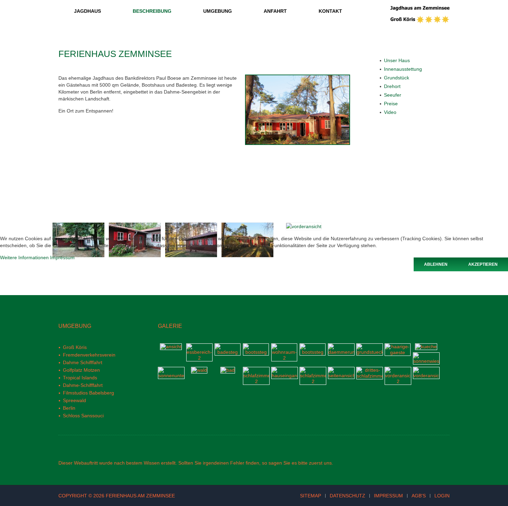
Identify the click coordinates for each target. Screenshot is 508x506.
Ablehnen (436, 264)
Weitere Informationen (24, 257)
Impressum (62, 257)
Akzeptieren (483, 264)
